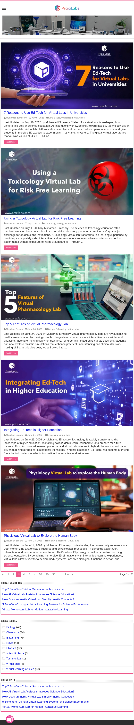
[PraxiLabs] (67, 8)
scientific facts (15, 653)
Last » (69, 574)
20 (47, 574)
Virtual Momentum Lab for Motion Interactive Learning (35, 609)
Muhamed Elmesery (16, 117)
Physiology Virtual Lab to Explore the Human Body (40, 535)
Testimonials (14, 658)
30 (53, 574)
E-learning (61, 329)
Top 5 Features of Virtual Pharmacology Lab (36, 324)
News (9, 642)
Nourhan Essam (14, 223)
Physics (11, 648)
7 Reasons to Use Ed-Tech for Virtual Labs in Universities (45, 112)
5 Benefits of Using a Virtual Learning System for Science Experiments (45, 604)
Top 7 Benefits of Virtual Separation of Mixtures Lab (33, 589)
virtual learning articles (73, 117)
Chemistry (50, 223)
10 (40, 574)
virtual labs (54, 117)
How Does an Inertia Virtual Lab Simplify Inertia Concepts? (38, 599)
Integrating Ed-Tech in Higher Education (33, 430)
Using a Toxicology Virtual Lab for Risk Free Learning (42, 218)
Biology (60, 223)
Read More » (11, 142)
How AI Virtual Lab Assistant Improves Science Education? (38, 594)
